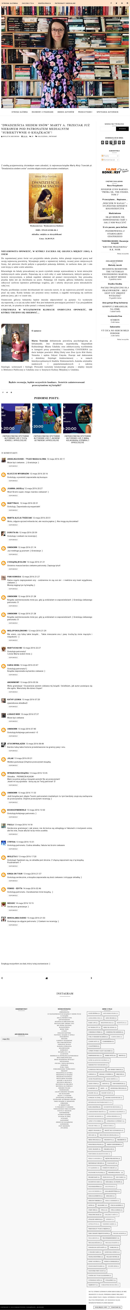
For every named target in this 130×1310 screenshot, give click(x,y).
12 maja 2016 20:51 (42, 518)
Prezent (64, 1071)
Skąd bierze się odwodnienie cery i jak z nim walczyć (115, 220)
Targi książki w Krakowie (64, 1101)
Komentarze (109, 160)
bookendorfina (115, 316)
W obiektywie (64, 1105)
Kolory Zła (92, 1093)
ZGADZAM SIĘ (116, 1307)
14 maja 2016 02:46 (32, 888)
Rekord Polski (64, 1088)
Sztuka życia (92, 1224)
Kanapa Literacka (64, 1046)
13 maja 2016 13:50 (36, 810)
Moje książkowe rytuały (64, 1059)
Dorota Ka (12, 533)
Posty (106, 156)
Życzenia (64, 1128)
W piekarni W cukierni (64, 1107)
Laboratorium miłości (96, 1111)
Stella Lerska (116, 1210)
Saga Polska (109, 1186)
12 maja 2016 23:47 (29, 665)
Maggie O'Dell (93, 1125)
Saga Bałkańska (94, 1186)
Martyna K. (13, 503)
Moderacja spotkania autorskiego (64, 1055)
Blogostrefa (64, 1027)
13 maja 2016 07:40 (27, 729)
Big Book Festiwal (64, 1025)
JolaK (10, 758)
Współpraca (44, 3)
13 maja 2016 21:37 (32, 874)
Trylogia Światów (111, 1242)
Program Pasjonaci (64, 1076)
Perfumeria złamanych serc (98, 1154)
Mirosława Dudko (16, 918)
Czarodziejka (107, 1041)
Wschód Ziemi (112, 1266)
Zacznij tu (28, 3)
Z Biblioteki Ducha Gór (109, 1285)
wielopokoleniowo (17, 631)
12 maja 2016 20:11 (56, 459)
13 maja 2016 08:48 (35, 744)
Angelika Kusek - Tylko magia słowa (26, 459)
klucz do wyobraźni (18, 474)
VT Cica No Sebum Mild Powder (115, 331)
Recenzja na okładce (64, 1084)
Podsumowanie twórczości (64, 1069)
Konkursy (64, 1050)
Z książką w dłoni (16, 562)
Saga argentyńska (111, 1191)
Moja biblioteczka (64, 1057)
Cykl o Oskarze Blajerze (97, 1036)
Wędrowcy (92, 1285)
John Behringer (118, 1083)
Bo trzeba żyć (93, 1027)
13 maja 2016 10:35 (38, 773)
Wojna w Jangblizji (110, 1261)
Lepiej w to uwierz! (94, 1121)
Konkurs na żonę (94, 1097)
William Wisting (111, 1256)
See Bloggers (64, 1093)
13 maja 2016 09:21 (23, 758)
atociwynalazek (16, 744)
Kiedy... (103, 1088)
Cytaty (64, 1031)
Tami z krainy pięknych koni (98, 1233)
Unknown (12, 547)
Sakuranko (115, 327)
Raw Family (120, 1177)
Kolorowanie (64, 1048)
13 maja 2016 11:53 (27, 793)
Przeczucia (107, 1177)
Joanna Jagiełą (15, 488)
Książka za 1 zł (64, 1052)
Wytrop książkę (64, 1114)
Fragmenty (64, 1036)
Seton (90, 1205)
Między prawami (93, 1130)
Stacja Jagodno (116, 1205)
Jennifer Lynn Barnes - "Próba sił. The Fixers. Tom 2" (115, 192)
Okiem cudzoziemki (113, 1144)
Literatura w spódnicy (115, 1121)
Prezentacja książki (64, 1074)
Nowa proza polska (95, 1144)
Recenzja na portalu (64, 1086)
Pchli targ (64, 1067)
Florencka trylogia (95, 1069)
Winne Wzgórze (93, 1261)
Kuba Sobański (93, 1107)
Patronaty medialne (65, 3)
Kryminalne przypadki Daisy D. (99, 1102)
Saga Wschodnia (94, 1191)
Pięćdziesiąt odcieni (95, 1163)
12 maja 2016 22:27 (32, 648)
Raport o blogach (64, 1080)
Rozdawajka (64, 1090)
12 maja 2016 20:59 (28, 533)
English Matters (64, 1033)
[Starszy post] (91, 978)
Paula (10, 825)
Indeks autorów (66, 112)
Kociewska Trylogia (118, 1088)
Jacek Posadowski (94, 1079)
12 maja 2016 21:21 (36, 562)
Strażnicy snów (110, 1214)
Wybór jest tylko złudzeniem (98, 1275)
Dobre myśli (109, 1055)
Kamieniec (91, 1088)
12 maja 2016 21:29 (37, 631)
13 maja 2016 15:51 (25, 842)
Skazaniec (101, 1205)
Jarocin (104, 1083)
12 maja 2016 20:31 (29, 503)
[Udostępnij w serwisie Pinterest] (11, 392)
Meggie (11, 903)
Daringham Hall (94, 1055)
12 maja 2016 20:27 (34, 488)
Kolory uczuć (106, 1093)
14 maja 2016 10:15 (25, 903)
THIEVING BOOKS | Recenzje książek (115, 242)
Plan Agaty (111, 1163)
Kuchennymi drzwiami (111, 1107)
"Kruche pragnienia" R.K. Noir (115, 248)
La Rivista (64, 1054)
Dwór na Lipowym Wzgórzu (97, 1060)
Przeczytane (85, 112)
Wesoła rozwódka (94, 1256)
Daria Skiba (13, 665)
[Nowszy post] (2, 978)
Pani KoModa (14, 577)
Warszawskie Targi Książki (64, 1109)
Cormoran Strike (94, 1032)
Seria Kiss (109, 1196)
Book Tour (64, 1029)
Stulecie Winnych (94, 1219)
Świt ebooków (64, 1126)
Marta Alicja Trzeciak (19, 518)
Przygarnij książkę (64, 1078)
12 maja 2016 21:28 (27, 596)
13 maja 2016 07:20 (31, 700)
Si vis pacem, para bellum (115, 227)
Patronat (53, 136)
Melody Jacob (115, 265)
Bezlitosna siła (106, 1022)
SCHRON (115, 319)
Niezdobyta (108, 1139)
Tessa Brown (92, 1238)
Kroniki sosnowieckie (112, 1097)
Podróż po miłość (109, 1168)
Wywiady (64, 1118)
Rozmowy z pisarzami (42, 112)
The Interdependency (109, 1238)
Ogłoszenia (43, 136)
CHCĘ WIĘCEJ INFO (101, 1307)
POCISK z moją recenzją (64, 1063)
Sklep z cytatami (64, 1095)
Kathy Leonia (14, 700)
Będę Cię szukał (109, 1027)
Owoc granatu (93, 1149)
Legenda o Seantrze (116, 1111)
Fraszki (64, 1038)
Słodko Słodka (115, 284)
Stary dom (92, 1210)
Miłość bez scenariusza (113, 1130)
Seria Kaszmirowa (94, 1196)
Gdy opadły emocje (114, 1069)
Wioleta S (12, 857)
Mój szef (91, 1135)
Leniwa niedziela (112, 1116)
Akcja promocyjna (64, 1017)
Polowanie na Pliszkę (95, 1172)
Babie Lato (92, 1022)
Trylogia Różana (94, 1242)
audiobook (64, 1124)
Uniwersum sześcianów (96, 1247)
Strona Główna (10, 3)
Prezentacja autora (64, 1073)
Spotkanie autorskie (64, 1097)
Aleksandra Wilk (94, 1018)
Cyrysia (11, 842)
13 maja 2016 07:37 (30, 714)
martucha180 (14, 648)
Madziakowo (115, 213)
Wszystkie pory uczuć (96, 1271)
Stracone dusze (94, 1214)
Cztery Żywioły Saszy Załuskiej (99, 1051)
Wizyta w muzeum (64, 1110)
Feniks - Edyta (14, 888)
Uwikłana (113, 1247)
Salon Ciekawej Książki (64, 1092)
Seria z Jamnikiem (111, 1200)
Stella (103, 1210)
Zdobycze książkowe (64, 1122)
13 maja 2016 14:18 (23, 825)
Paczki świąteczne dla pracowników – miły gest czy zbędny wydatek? (115, 291)
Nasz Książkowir (115, 186)
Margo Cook (107, 1125)
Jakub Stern (92, 1083)
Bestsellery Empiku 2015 (64, 1023)
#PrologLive (64, 1012)
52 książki (64, 1016)
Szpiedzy (109, 1219)
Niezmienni (120, 1139)
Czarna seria (115, 1036)
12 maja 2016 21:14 (27, 547)
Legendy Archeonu (94, 1116)
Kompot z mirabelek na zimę (115, 307)
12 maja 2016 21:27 (31, 577)
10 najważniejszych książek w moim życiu (64, 1014)
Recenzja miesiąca (64, 1082)
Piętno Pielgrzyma (111, 1158)
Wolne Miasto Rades (95, 1266)
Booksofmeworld (16, 810)
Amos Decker (110, 1018)
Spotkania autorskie (107, 112)
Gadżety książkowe (64, 1040)
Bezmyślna (121, 1022)
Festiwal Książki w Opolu (64, 1035)
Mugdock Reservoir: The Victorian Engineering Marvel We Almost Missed (115, 272)
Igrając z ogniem (105, 1074)
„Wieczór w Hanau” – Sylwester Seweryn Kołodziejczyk (115, 206)
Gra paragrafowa (64, 1042)
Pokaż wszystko (123, 254)
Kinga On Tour (15, 874)
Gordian (91, 1074)
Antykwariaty (64, 1019)
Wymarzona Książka (18, 773)
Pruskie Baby (93, 1177)
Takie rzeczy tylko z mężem (98, 1228)
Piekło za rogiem (94, 1158)
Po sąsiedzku (92, 1168)
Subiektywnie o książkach (25, 1307)
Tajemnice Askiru (108, 1224)
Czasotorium (93, 1046)
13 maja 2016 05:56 (29, 682)
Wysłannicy (109, 1280)
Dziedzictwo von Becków (97, 1065)
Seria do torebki (94, 1200)
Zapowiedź (64, 1120)
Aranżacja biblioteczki (64, 1021)
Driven (121, 1055)
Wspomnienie (64, 1112)
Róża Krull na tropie (113, 1182)
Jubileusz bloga (64, 1044)
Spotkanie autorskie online (64, 1099)
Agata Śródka (93, 1013)
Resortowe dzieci (94, 1182)
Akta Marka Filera (109, 1013)
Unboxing (64, 1103)
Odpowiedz (13, 466)
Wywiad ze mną (64, 1116)
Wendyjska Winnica (111, 1252)
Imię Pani (119, 1074)
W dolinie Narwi (93, 1252)
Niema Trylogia (93, 1139)
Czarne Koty (92, 1041)
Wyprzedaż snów (94, 1280)
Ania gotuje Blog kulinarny (115, 303)
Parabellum (108, 1149)
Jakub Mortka (111, 1079)
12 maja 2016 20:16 (39, 474)
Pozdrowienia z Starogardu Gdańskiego (115, 234)
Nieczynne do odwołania (108, 1135)
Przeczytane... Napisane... (115, 200)
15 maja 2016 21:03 (36, 918)
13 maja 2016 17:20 (27, 857)
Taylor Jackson (118, 1233)
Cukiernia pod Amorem (113, 1032)
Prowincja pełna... (114, 1172)
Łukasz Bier (13, 714)
